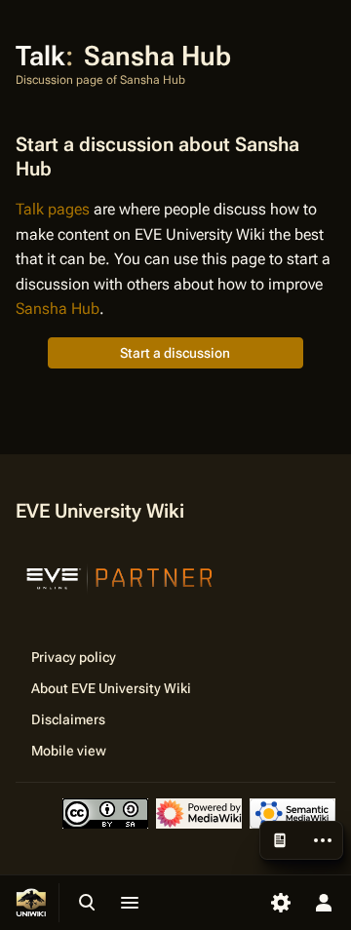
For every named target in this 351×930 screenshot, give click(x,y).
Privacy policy (73, 657)
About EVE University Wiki (111, 688)
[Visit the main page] (31, 902)
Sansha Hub (57, 308)
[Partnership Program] (119, 576)
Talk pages (53, 209)
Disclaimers (68, 719)
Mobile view (68, 750)
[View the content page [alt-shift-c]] (279, 840)
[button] (175, 352)
